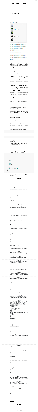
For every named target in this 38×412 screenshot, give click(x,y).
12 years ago (20, 345)
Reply (10, 197)
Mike (17, 300)
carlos (17, 338)
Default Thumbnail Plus (19, 8)
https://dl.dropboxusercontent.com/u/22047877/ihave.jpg (15, 326)
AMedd (17, 183)
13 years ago (20, 251)
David (20, 388)
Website (10, 393)
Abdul (17, 277)
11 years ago (20, 376)
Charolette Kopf (17, 381)
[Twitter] (36, 0)
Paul (17, 218)
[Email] (35, 0)
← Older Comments (12, 386)
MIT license (21, 410)
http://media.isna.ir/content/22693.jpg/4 (13, 366)
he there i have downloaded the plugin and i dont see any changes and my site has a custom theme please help (19, 215)
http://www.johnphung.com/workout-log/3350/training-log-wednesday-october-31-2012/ (18, 206)
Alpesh (17, 376)
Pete (17, 195)
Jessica (17, 358)
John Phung (17, 204)
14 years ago (20, 186)
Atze (17, 192)
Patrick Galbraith (19, 3)
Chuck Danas (17, 295)
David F (17, 272)
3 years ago (21, 381)
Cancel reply (22, 388)
